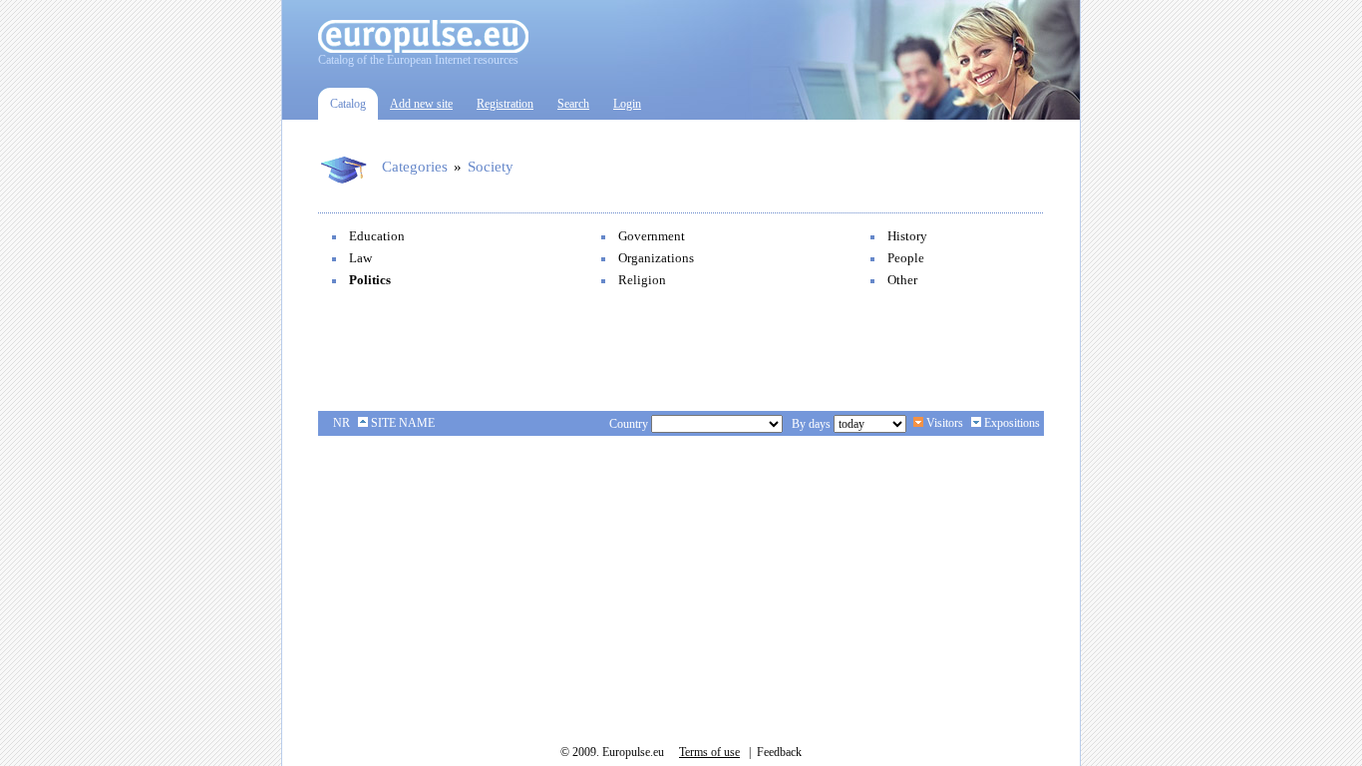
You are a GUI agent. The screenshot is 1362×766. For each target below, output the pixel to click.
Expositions (1010, 423)
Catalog (348, 104)
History (907, 235)
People (905, 257)
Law (360, 257)
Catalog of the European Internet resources (418, 60)
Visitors (943, 423)
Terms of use (709, 752)
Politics (370, 279)
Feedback (779, 752)
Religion (642, 279)
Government (651, 235)
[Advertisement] (681, 351)
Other (902, 279)
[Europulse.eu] (423, 49)
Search (573, 104)
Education (377, 235)
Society (490, 167)
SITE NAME (401, 423)
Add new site (421, 104)
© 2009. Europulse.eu (612, 752)
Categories (415, 167)
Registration (505, 104)
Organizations (656, 257)
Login (627, 104)
